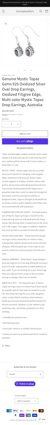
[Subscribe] (40, 374)
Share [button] (7, 345)
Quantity (5, 119)
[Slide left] (19, 70)
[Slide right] (31, 70)
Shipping (5, 114)
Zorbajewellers (20, 420)
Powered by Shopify (33, 420)
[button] (3, 11)
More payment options (25, 148)
